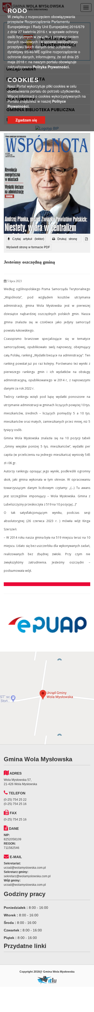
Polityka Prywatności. (51, 66)
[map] (47, 698)
